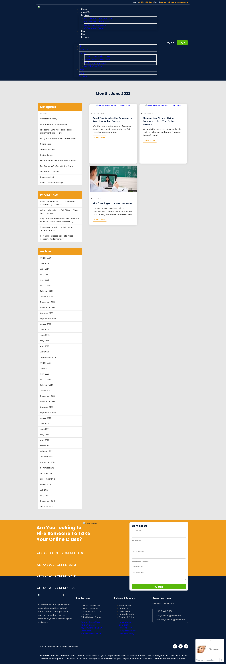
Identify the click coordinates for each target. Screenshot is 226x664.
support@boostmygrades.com (174, 2)
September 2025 (48, 318)
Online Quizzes (46, 155)
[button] (115, 41)
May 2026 (44, 274)
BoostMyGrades (52, 646)
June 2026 (45, 269)
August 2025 (45, 324)
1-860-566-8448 (146, 2)
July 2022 (44, 423)
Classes (43, 113)
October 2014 (46, 506)
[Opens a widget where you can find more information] (210, 650)
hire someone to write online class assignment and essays (56, 131)
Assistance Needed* (140, 562)
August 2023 (45, 363)
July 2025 (44, 329)
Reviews (85, 37)
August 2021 (45, 484)
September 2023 (48, 357)
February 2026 (47, 291)
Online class (45, 144)
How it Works (125, 605)
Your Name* (137, 530)
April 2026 (44, 280)
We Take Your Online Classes (98, 18)
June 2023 (44, 368)
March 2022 (45, 445)
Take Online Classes (49, 171)
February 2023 (46, 385)
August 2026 (45, 258)
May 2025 (44, 340)
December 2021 (47, 462)
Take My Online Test (90, 608)
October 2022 (46, 407)
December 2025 (47, 302)
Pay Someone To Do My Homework (91, 613)
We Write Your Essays (94, 28)
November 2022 (47, 401)
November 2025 (47, 307)
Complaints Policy (127, 614)
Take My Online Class (90, 605)
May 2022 (44, 434)
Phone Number (138, 551)
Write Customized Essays (51, 182)
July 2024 (44, 351)
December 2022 (47, 396)
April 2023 (44, 374)
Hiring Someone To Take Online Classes (58, 138)
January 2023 (46, 390)
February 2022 (46, 451)
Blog (81, 73)
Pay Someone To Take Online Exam (56, 166)
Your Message (138, 572)
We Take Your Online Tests (96, 21)
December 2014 (47, 501)
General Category (48, 118)
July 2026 (44, 263)
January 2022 (46, 456)
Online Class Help (48, 149)
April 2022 (44, 440)
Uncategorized (47, 177)
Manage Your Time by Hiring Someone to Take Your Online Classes (159, 121)
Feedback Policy (126, 617)
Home (82, 46)
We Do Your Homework (95, 25)
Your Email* (136, 541)
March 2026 (45, 285)
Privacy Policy (125, 611)
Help (81, 69)
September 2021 (47, 479)
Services (85, 15)
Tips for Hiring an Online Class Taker (112, 203)
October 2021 (46, 473)
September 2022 (48, 412)
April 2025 (44, 346)
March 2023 (45, 379)
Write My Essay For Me (91, 617)
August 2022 (45, 418)
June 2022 (44, 429)
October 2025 (46, 313)
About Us (83, 49)
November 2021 (47, 467)
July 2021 (44, 490)
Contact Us (124, 608)
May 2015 (44, 495)
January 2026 (46, 296)
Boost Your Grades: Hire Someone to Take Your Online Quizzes (112, 120)
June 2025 (45, 335)
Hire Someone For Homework (53, 124)
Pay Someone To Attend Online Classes (58, 160)
